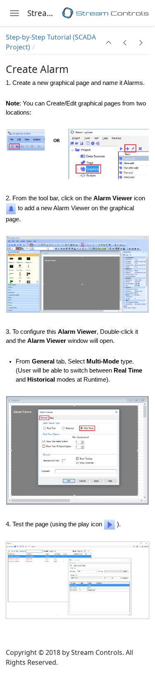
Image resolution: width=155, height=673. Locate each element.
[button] (108, 42)
